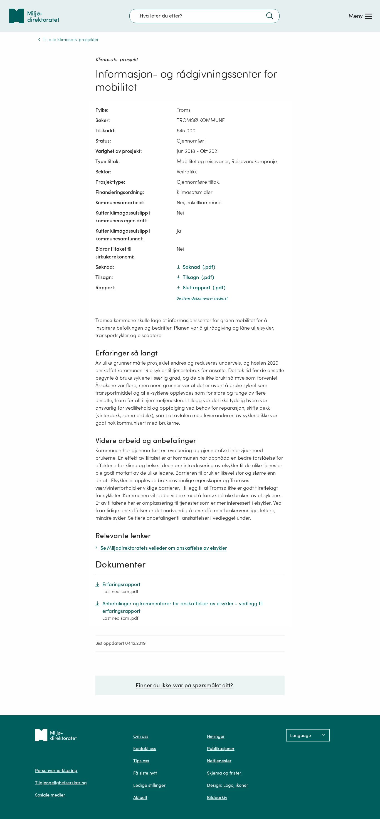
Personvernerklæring (56, 770)
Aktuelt (140, 797)
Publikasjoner (221, 748)
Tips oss (141, 760)
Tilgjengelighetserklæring (61, 782)
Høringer (216, 736)
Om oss (140, 736)
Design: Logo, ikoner (227, 785)
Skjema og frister (224, 773)
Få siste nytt (145, 773)
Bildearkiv (217, 797)
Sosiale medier (50, 795)
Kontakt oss (144, 748)
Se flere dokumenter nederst (202, 298)
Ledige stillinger (149, 785)
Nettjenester (219, 760)
